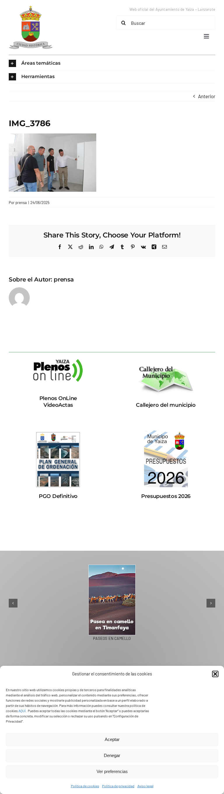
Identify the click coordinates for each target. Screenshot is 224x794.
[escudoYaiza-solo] (30, 8)
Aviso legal (145, 786)
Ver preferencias (112, 771)
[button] (215, 674)
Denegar (112, 755)
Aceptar (112, 739)
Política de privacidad (118, 786)
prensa (21, 202)
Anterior (206, 96)
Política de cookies (85, 786)
